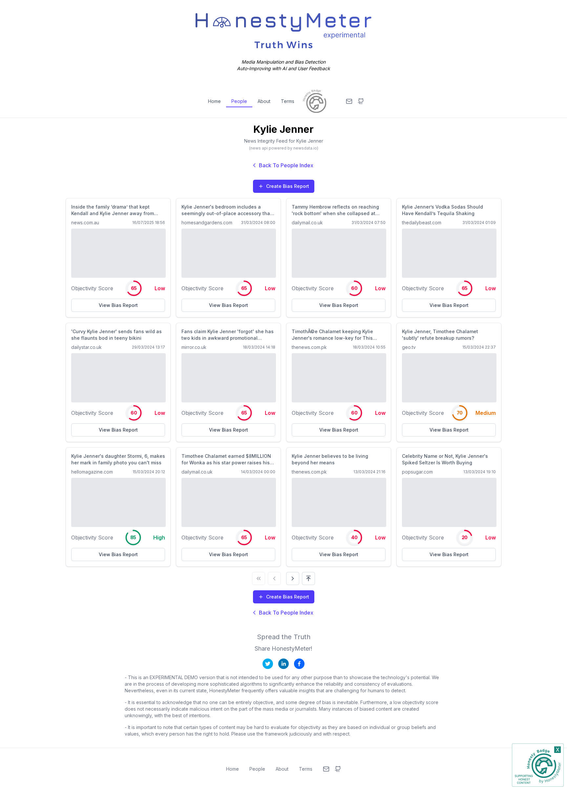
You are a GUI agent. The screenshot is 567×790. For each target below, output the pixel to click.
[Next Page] (292, 578)
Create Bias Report (287, 186)
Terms (287, 101)
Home (214, 101)
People (239, 101)
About (264, 101)
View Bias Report (118, 305)
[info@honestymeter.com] (349, 101)
